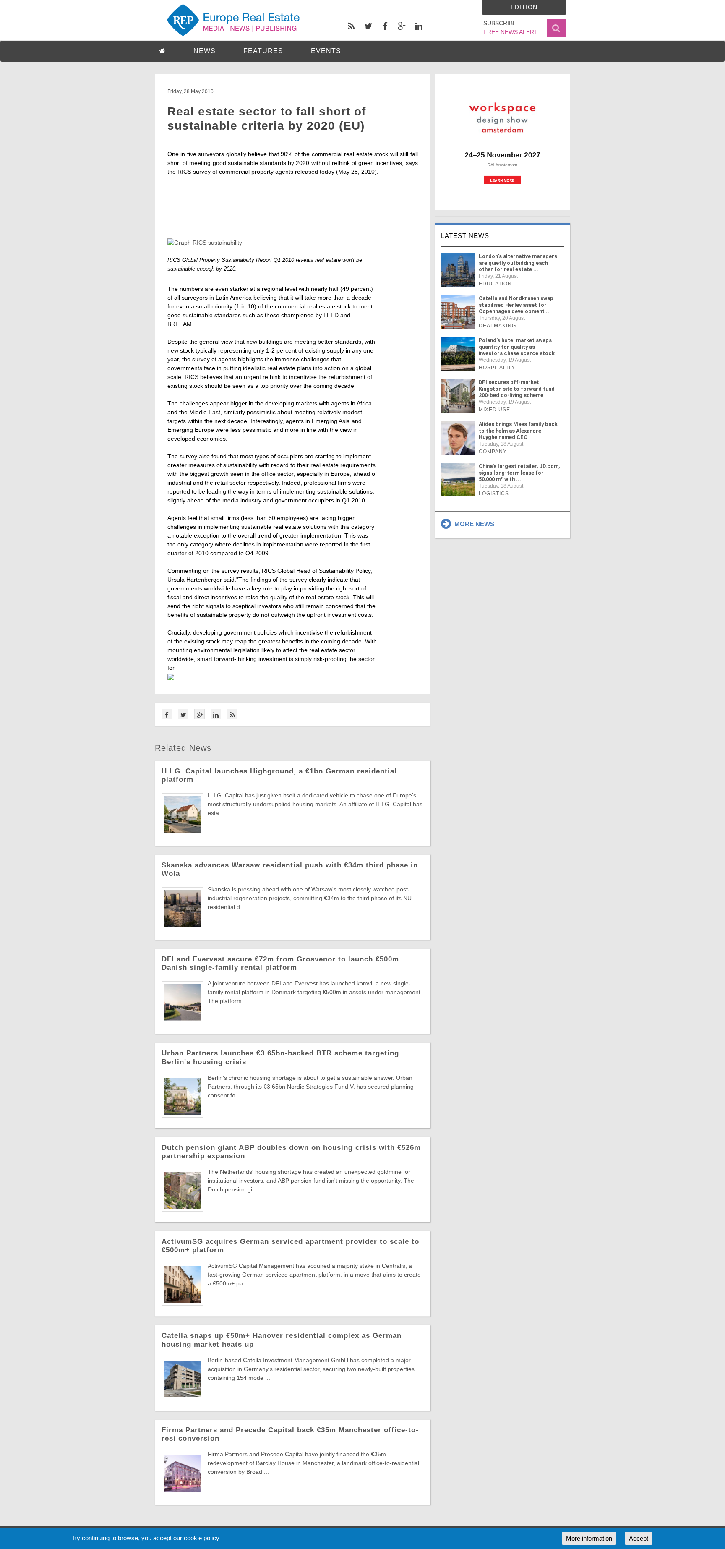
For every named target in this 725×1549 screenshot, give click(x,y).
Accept (638, 1538)
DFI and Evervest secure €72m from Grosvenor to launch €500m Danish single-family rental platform (280, 963)
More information (589, 1538)
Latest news (465, 235)
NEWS (204, 51)
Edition (524, 7)
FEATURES (263, 51)
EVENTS (326, 51)
